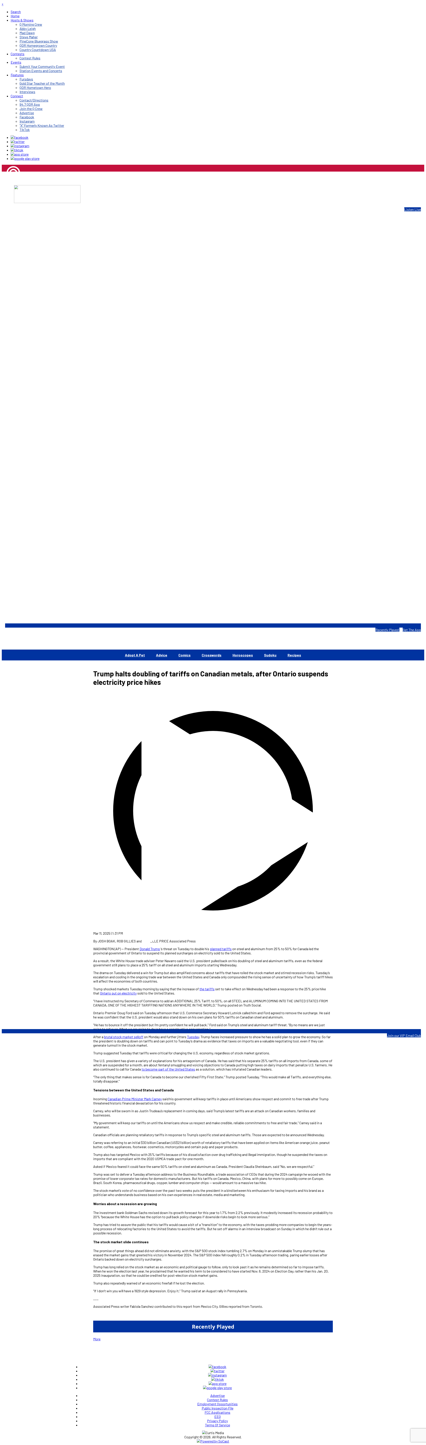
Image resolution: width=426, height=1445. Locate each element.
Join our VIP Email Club (404, 1035)
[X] (18, 141)
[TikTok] (17, 150)
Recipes (294, 655)
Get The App (412, 630)
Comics (184, 655)
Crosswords (211, 655)
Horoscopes (243, 655)
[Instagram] (20, 146)
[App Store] (20, 154)
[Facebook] (19, 137)
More (97, 1339)
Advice (161, 655)
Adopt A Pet (135, 655)
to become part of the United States (168, 1069)
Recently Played (387, 630)
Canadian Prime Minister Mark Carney (135, 1099)
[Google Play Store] (25, 158)
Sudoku (270, 655)
